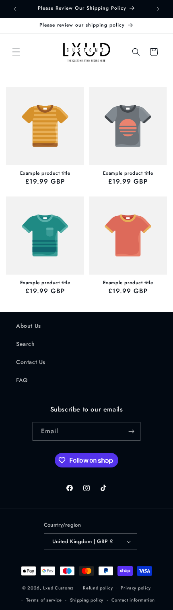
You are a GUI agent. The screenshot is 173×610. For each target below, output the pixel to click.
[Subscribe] (131, 431)
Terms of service (44, 600)
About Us (28, 326)
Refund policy (98, 588)
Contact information (133, 600)
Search (25, 344)
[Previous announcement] (15, 9)
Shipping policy (87, 600)
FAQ (22, 380)
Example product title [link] (45, 173)
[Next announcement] (158, 9)
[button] (16, 52)
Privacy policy (136, 588)
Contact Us (30, 362)
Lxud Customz (58, 587)
